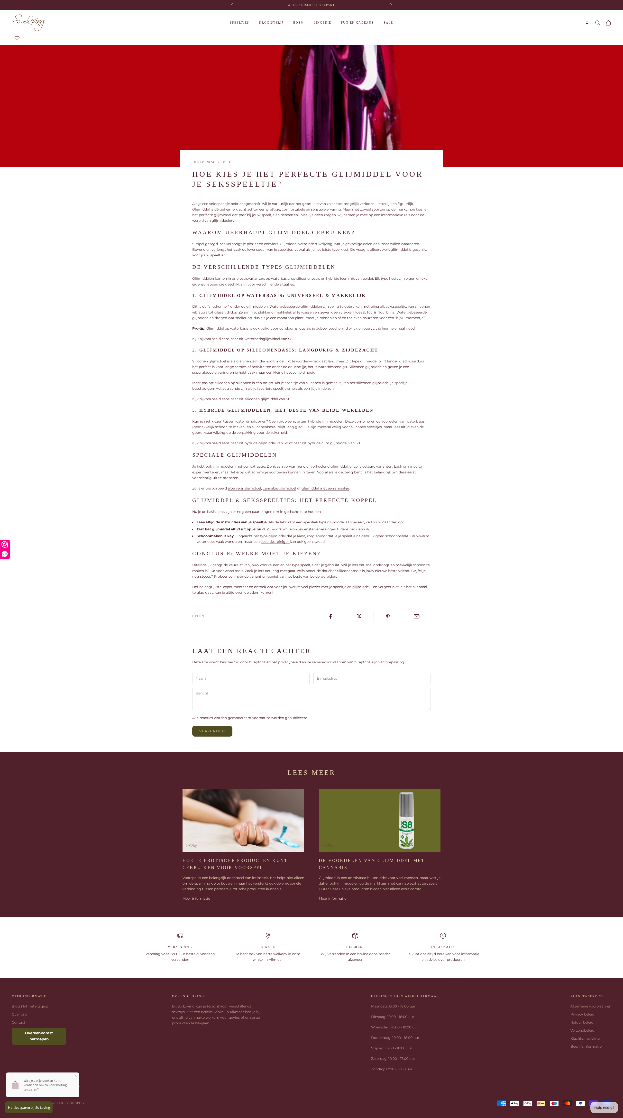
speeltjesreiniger (275, 541)
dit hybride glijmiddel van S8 (263, 443)
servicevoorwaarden (329, 662)
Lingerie (322, 22)
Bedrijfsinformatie (586, 1046)
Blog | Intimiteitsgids (30, 1006)
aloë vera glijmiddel (244, 488)
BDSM (298, 22)
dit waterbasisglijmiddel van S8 (266, 339)
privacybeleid (289, 662)
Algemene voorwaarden (590, 1006)
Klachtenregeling (585, 1038)
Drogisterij (271, 22)
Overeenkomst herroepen (39, 1036)
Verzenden (212, 731)
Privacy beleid (582, 1014)
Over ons (19, 1014)
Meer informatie (196, 898)
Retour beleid (581, 1022)
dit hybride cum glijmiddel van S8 (331, 443)
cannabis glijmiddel (279, 488)
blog (228, 162)
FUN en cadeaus (357, 22)
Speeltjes (239, 22)
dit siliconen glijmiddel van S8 (264, 399)
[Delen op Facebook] (330, 616)
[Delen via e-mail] (416, 616)
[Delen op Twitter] (359, 616)
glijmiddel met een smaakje (325, 488)
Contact (18, 1022)
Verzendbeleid (582, 1030)
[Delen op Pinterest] (388, 616)
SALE (388, 22)
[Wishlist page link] (17, 38)
